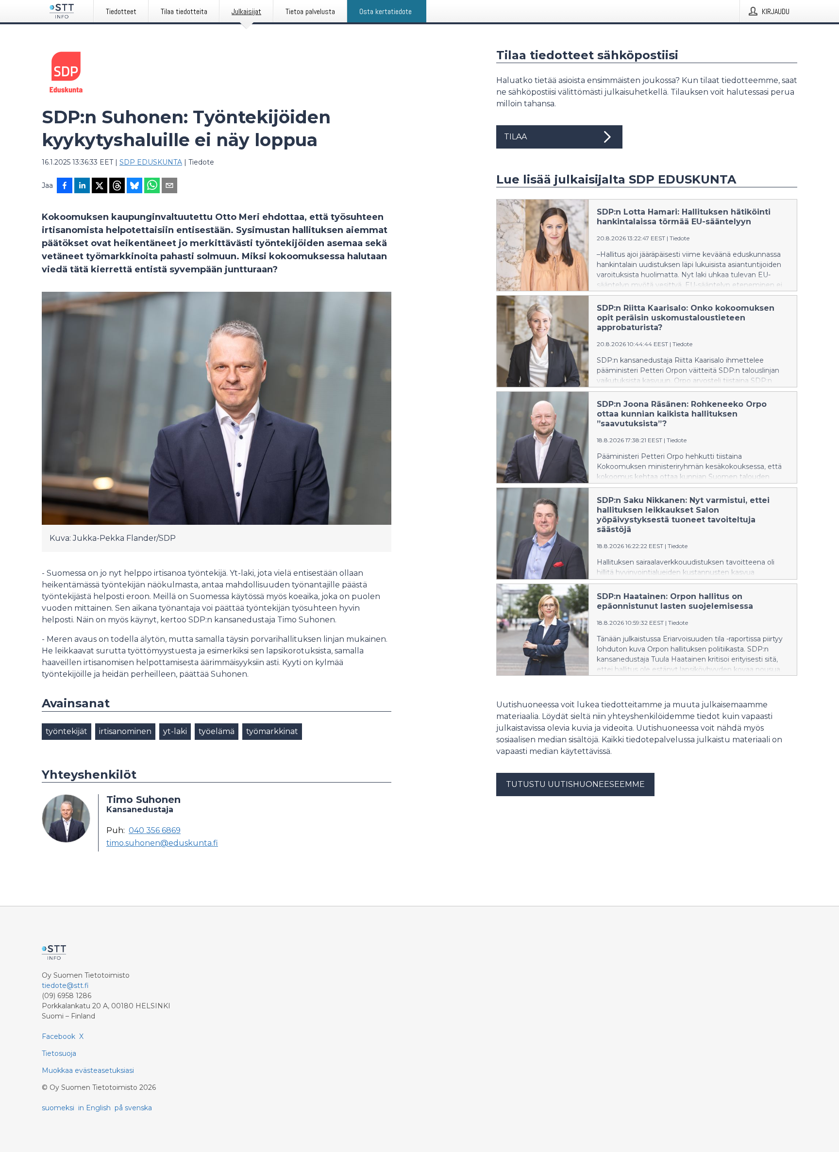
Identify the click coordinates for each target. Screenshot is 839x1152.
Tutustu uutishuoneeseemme (575, 784)
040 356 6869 (155, 830)
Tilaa (515, 136)
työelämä (217, 731)
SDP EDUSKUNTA (150, 162)
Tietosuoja (59, 1053)
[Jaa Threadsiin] (117, 186)
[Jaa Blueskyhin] (134, 186)
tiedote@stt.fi (65, 985)
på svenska (133, 1107)
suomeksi (58, 1107)
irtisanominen (125, 731)
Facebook (58, 1036)
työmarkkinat (272, 731)
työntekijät (66, 731)
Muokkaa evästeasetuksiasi (88, 1070)
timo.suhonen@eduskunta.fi (162, 843)
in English (94, 1107)
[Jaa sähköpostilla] (169, 186)
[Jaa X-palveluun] (99, 186)
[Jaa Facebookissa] (64, 186)
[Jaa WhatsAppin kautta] (152, 186)
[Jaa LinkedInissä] (82, 186)
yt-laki (175, 731)
